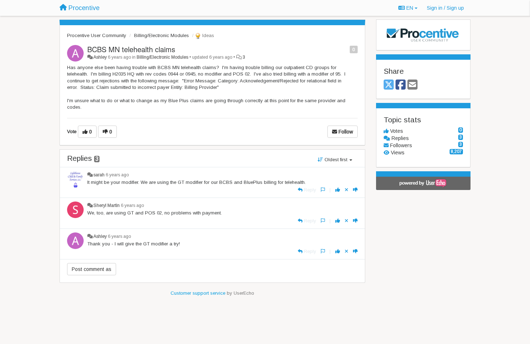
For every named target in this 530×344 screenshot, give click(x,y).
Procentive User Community (96, 35)
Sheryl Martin (106, 205)
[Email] (412, 85)
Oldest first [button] (336, 159)
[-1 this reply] (355, 190)
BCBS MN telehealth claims (131, 49)
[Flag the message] (346, 49)
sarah (99, 174)
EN (410, 8)
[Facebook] (401, 85)
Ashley (100, 57)
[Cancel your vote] (346, 190)
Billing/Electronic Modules (161, 35)
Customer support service (198, 293)
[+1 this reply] (337, 190)
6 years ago (117, 174)
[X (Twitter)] (389, 85)
